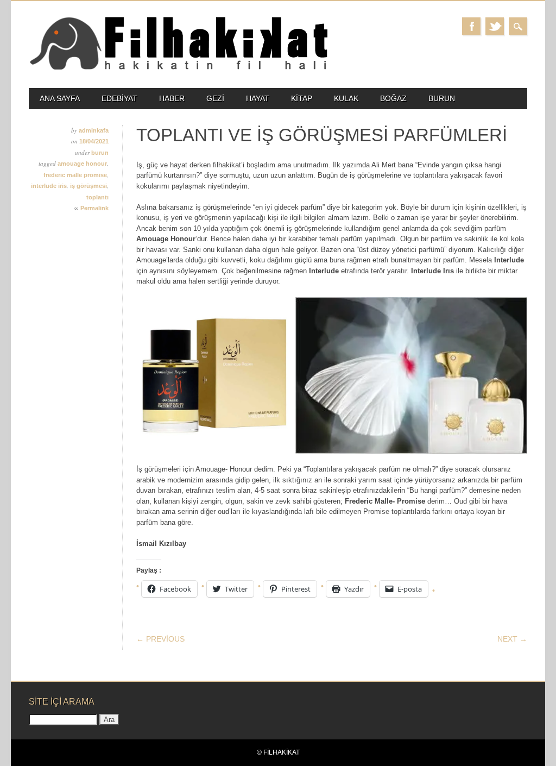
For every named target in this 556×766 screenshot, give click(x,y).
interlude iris (49, 186)
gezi (215, 98)
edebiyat (119, 98)
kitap (301, 98)
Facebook (471, 26)
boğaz (393, 98)
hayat (257, 98)
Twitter (494, 26)
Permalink (94, 208)
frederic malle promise (75, 175)
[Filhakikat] (178, 69)
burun (441, 98)
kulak (346, 98)
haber (172, 98)
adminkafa (94, 130)
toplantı (97, 197)
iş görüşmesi (88, 186)
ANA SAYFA (60, 98)
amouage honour (82, 163)
